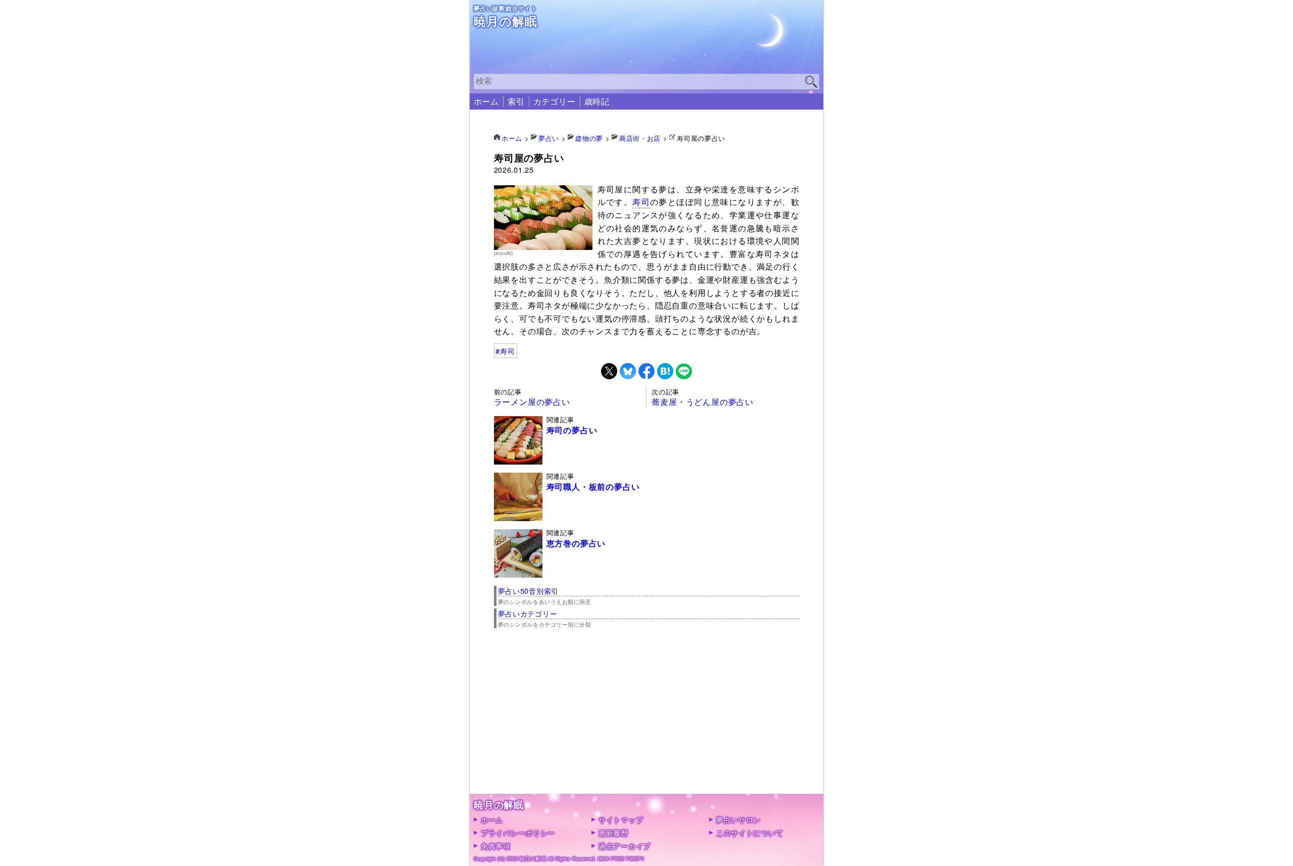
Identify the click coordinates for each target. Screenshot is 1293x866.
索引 (516, 101)
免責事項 (496, 845)
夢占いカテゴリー (528, 613)
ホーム (486, 101)
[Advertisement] (647, 723)
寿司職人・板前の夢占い (593, 486)
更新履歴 (613, 832)
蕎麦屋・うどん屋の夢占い (703, 401)
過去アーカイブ (625, 845)
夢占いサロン (738, 819)
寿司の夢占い (572, 430)
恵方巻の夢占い (576, 543)
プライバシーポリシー (518, 832)
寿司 (641, 202)
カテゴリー (554, 101)
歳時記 (597, 101)
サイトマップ (621, 819)
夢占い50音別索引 (528, 590)
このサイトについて (749, 832)
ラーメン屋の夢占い (532, 401)
